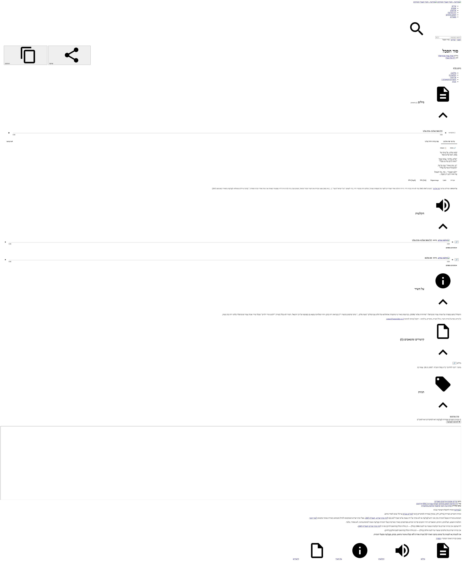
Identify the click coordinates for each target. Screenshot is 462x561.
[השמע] (5, 242)
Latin (444, 180)
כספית (438, 538)
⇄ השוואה (9, 141)
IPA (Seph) (412, 180)
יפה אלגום (436, 188)
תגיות (454, 82)
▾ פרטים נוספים (451, 248)
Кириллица (435, 180)
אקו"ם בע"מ (408, 514)
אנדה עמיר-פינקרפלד (446, 56)
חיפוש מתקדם (451, 15)
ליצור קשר (313, 518)
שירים (454, 6)
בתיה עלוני (426, 131)
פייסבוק (437, 506)
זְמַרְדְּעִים (419, 504)
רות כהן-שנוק (450, 58)
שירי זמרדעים (454, 416)
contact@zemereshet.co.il (395, 319)
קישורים (296, 559)
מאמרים (453, 17)
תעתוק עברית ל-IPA (430, 504)
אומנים (453, 8)
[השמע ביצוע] (9, 133)
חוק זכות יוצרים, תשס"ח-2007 (376, 518)
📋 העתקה (443, 148)
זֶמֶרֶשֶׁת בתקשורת (427, 506)
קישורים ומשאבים (449, 79)
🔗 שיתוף (453, 148)
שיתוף (51, 63)
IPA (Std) (423, 180)
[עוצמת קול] (445, 133)
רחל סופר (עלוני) (437, 131)
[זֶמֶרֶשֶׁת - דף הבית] (457, 510)
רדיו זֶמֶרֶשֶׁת (454, 504)
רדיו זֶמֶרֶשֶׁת (452, 13)
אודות (449, 506)
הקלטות (452, 75)
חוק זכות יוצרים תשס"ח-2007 (369, 526)
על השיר (453, 77)
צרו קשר (444, 506)
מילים (453, 73)
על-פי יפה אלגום (449, 141)
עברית (453, 180)
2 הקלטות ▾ (452, 133)
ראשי (459, 40)
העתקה (7, 63)
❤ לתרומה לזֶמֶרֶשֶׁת (453, 422)
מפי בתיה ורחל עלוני (432, 141)
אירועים (453, 10)
